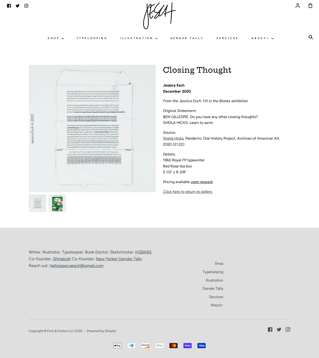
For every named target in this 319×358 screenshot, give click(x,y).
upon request (202, 182)
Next (154, 163)
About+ (262, 38)
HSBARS (143, 252)
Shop (55, 38)
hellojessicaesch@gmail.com (76, 265)
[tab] (37, 203)
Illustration (137, 38)
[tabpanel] (92, 128)
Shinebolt (62, 258)
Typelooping (92, 38)
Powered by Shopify (101, 331)
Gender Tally (187, 38)
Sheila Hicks (173, 138)
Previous (30, 163)
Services (227, 38)
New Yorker (107, 258)
